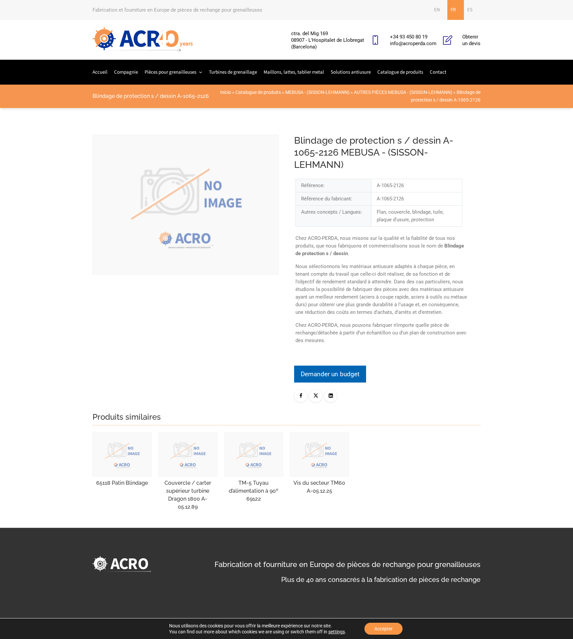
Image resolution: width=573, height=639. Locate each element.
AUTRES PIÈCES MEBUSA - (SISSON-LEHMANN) (403, 92)
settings (336, 631)
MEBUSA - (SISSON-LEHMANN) (317, 92)
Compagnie (126, 72)
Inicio (225, 92)
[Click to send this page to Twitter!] (315, 395)
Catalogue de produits (400, 72)
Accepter (383, 628)
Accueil (100, 72)
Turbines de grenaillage (233, 72)
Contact (438, 72)
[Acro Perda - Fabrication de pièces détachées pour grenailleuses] (143, 40)
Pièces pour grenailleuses (170, 72)
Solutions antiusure (351, 72)
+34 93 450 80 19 (408, 37)
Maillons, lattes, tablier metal (294, 72)
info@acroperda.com (413, 43)
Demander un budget (330, 374)
